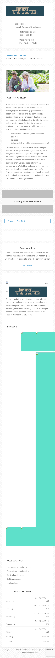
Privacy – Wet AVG (16, 221)
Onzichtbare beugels (15, 575)
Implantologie (12, 583)
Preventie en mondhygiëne (18, 571)
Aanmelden (27, 265)
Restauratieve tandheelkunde (19, 567)
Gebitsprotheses (14, 579)
